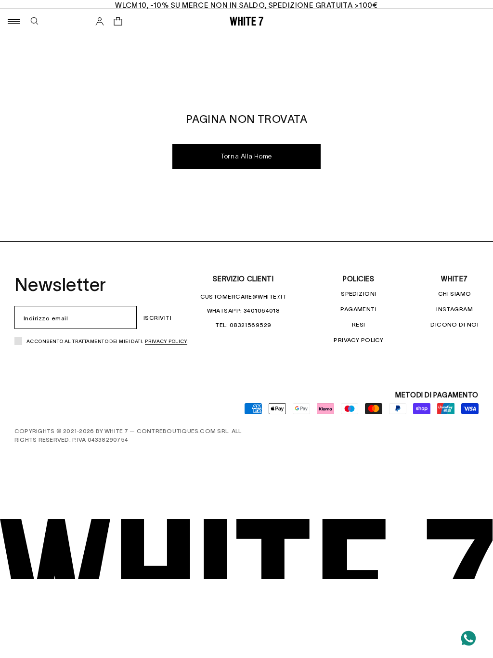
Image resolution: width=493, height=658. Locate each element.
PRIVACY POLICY (358, 340)
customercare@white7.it (243, 296)
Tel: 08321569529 (243, 325)
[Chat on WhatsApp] (468, 638)
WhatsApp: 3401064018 (243, 310)
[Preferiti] (99, 43)
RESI (358, 324)
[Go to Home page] (246, 21)
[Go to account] (100, 21)
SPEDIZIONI (358, 293)
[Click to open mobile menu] (13, 21)
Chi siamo (454, 293)
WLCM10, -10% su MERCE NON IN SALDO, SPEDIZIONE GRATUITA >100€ (246, 5)
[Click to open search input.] (34, 21)
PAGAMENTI (358, 309)
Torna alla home (246, 157)
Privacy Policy (166, 341)
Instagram (454, 309)
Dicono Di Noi (454, 324)
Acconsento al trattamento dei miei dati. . (107, 341)
